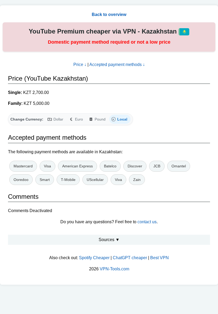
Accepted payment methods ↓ (117, 64)
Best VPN (159, 257)
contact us (147, 222)
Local (122, 119)
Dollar (58, 119)
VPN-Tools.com (114, 269)
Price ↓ (79, 64)
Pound (100, 119)
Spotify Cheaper (94, 257)
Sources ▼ (109, 239)
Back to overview (109, 14)
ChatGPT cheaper (130, 257)
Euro (79, 119)
